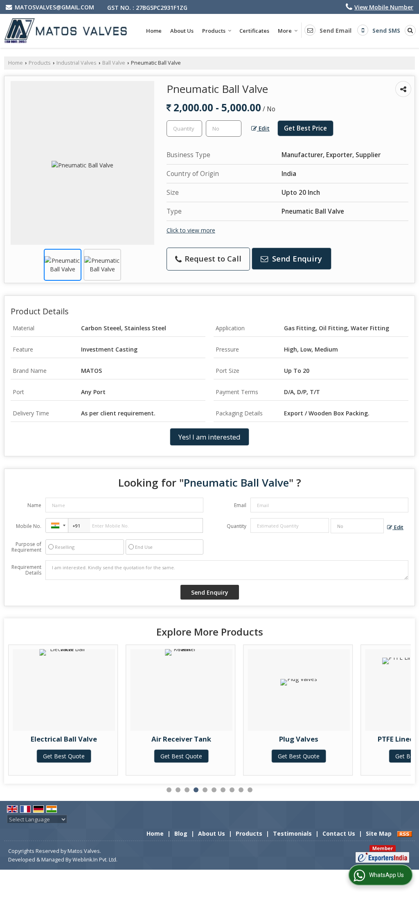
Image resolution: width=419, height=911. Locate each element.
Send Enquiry (296, 258)
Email (240, 505)
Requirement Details (26, 570)
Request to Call (211, 258)
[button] (383, 7)
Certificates (254, 30)
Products (213, 30)
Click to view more (191, 230)
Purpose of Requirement (26, 547)
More (285, 30)
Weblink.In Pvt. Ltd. (94, 859)
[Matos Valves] (65, 31)
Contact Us (338, 833)
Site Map (379, 833)
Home (154, 30)
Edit (263, 128)
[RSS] (404, 833)
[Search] (409, 30)
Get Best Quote (98, 756)
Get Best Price (305, 128)
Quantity (236, 526)
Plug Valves (215, 739)
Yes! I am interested (209, 437)
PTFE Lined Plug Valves (333, 739)
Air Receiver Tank (98, 739)
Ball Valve (113, 62)
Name (34, 505)
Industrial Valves (76, 62)
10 (250, 789)
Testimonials (292, 833)
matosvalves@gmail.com (54, 7)
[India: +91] (56, 525)
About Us (182, 30)
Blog (180, 833)
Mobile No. (28, 526)
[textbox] (223, 128)
